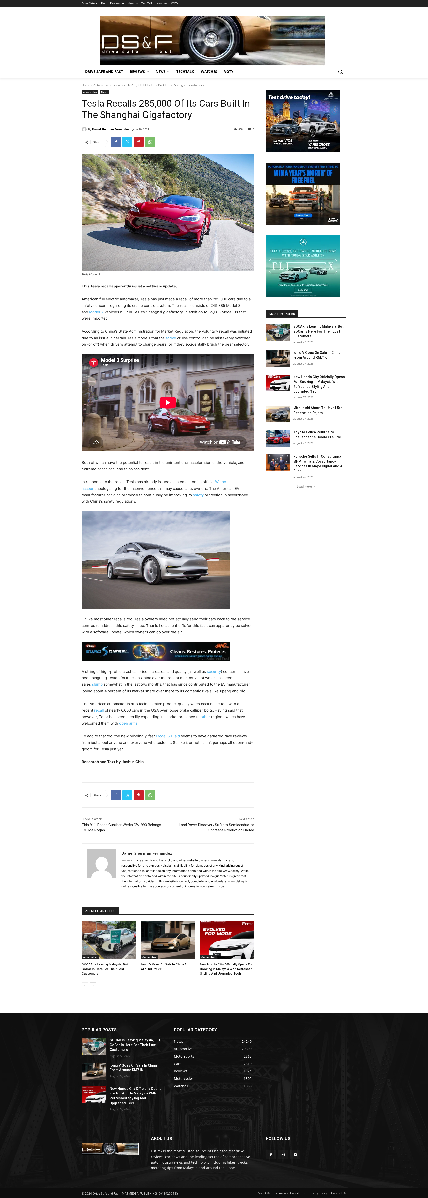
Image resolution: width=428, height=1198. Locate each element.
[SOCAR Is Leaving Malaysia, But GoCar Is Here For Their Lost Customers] (109, 940)
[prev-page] (85, 985)
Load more (304, 486)
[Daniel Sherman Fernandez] (85, 129)
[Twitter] (127, 142)
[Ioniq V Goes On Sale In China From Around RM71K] (168, 940)
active (171, 338)
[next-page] (93, 985)
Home (86, 85)
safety (198, 495)
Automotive (101, 85)
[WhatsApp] (150, 142)
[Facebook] (116, 142)
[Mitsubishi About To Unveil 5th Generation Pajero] (278, 414)
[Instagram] (283, 1154)
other (205, 716)
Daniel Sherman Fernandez (110, 129)
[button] (340, 72)
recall (99, 710)
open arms (128, 723)
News (104, 92)
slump (97, 684)
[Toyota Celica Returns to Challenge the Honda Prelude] (278, 438)
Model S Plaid (168, 736)
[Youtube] (295, 1154)
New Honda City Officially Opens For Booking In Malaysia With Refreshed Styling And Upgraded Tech (226, 969)
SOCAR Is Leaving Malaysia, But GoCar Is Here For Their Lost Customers (105, 969)
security (214, 671)
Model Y (96, 312)
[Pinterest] (139, 142)
